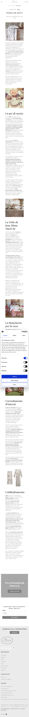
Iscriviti (14, 632)
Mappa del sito (4, 710)
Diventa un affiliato (6, 679)
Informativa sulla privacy (14, 708)
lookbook (7, 71)
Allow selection (14, 380)
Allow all (14, 376)
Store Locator (14, 591)
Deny (14, 384)
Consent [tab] (5, 335)
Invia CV (3, 677)
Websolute (3, 714)
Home (9, 5)
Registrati (14, 617)
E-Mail (3, 610)
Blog (13, 5)
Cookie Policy (22, 708)
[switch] (25, 362)
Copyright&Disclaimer (5, 708)
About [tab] (23, 335)
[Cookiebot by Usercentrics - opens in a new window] (21, 332)
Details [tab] (14, 335)
